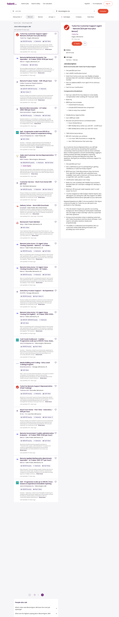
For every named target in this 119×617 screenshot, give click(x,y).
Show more (48, 49)
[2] (42, 595)
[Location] (74, 11)
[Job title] (32, 11)
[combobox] (33, 11)
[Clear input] (94, 11)
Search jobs (17, 23)
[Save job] (56, 34)
